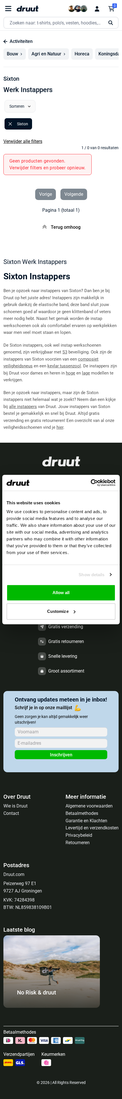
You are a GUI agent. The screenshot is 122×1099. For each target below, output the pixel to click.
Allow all (61, 592)
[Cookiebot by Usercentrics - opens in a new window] (90, 482)
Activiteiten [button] (21, 41)
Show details (91, 574)
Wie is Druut (15, 806)
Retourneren (78, 842)
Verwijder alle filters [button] (22, 141)
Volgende (73, 194)
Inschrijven (61, 754)
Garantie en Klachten (86, 820)
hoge (70, 373)
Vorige (45, 194)
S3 (64, 352)
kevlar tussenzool (64, 366)
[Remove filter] (10, 124)
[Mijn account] (97, 9)
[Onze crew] (78, 9)
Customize (58, 611)
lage (86, 373)
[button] (14, 54)
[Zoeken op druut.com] (61, 23)
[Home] (27, 9)
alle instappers (23, 406)
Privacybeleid (79, 835)
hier (59, 427)
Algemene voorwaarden (89, 806)
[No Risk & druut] (51, 1006)
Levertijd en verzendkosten (92, 828)
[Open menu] (8, 9)
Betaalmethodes (82, 813)
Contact (11, 813)
